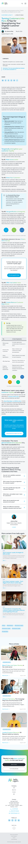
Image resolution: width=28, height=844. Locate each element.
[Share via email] (14, 80)
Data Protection (14, 836)
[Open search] (22, 3)
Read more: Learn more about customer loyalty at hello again (14, 65)
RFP (14, 794)
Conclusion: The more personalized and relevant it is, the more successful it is (13, 69)
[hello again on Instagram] (11, 80)
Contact (14, 792)
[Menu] (25, 3)
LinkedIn (14, 527)
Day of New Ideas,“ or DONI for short (12, 401)
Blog (6, 10)
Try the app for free (14, 275)
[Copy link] (17, 80)
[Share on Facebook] (5, 80)
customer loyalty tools (13, 396)
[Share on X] (8, 80)
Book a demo (14, 764)
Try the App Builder (14, 768)
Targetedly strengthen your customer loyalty (13, 61)
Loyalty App (5, 631)
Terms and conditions (14, 834)
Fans (4, 625)
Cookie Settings (14, 839)
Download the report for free (14, 433)
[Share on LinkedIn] (3, 80)
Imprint (14, 837)
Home (3, 10)
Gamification (10, 625)
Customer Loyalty (7, 15)
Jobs (14, 787)
